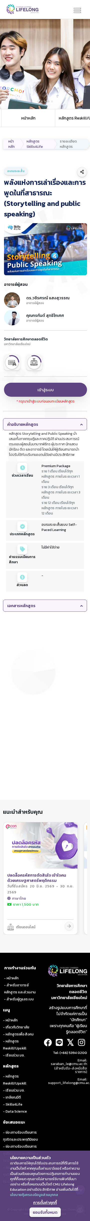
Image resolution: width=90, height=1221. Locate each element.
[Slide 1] (38, 101)
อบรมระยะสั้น (15, 171)
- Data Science (15, 1111)
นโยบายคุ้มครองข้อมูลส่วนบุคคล (34, 1194)
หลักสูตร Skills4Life (34, 144)
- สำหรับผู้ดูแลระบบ (19, 999)
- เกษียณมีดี (12, 1097)
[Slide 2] (41, 101)
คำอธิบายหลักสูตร (22, 424)
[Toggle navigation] (77, 10)
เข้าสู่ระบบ (46, 390)
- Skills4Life (12, 1104)
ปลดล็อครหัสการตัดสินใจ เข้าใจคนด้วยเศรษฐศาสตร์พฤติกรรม (36, 878)
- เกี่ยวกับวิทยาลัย (16, 1027)
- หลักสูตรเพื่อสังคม (18, 1034)
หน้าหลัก (28, 118)
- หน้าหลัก (11, 978)
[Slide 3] (45, 101)
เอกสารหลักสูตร (21, 606)
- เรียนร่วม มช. (13, 1055)
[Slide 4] (49, 101)
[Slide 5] (52, 101)
